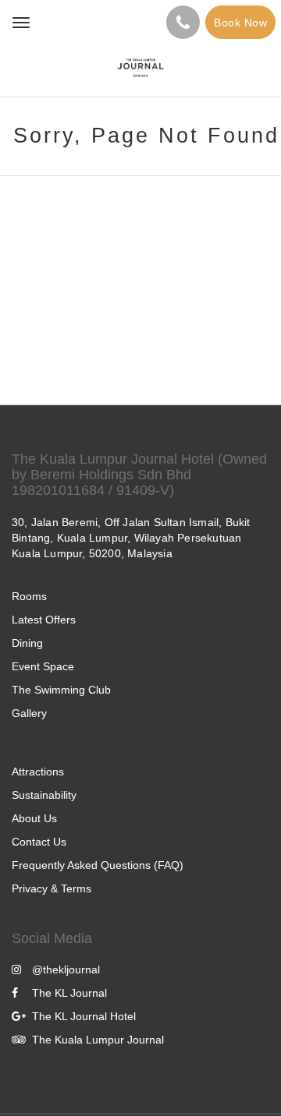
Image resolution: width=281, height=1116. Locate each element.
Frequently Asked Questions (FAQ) (97, 865)
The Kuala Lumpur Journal (98, 1039)
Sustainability (44, 795)
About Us (34, 818)
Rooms (29, 596)
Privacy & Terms (51, 888)
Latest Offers (44, 619)
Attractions (38, 771)
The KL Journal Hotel (84, 1016)
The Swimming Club (61, 689)
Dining (27, 643)
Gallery (29, 713)
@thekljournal (66, 969)
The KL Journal (69, 993)
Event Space (43, 666)
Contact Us (39, 841)
